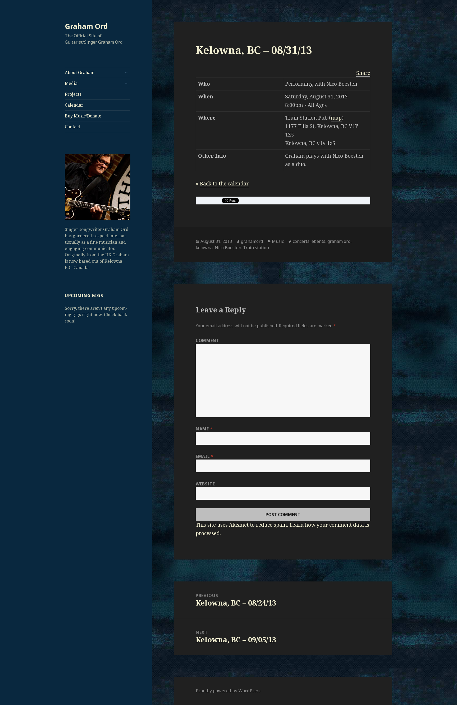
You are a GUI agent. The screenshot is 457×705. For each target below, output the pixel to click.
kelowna (204, 248)
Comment (207, 340)
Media (71, 83)
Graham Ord (86, 26)
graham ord (338, 241)
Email (204, 456)
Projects (73, 94)
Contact (72, 127)
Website (205, 484)
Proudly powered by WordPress (228, 691)
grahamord (252, 241)
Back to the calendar (224, 183)
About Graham (79, 72)
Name (204, 429)
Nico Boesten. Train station (242, 248)
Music (278, 241)
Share (363, 73)
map (336, 117)
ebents (318, 241)
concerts (301, 241)
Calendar (74, 105)
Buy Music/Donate (83, 116)
